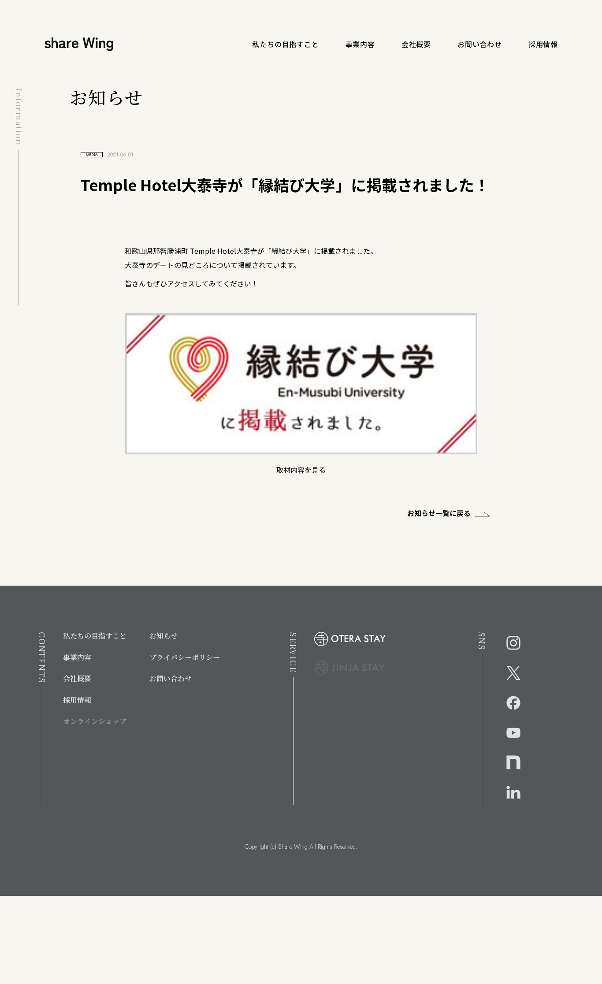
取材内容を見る (301, 469)
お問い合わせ (479, 44)
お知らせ (163, 636)
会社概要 (416, 44)
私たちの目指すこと (285, 44)
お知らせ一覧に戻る (439, 512)
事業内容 (360, 44)
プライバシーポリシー (184, 657)
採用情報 (543, 44)
